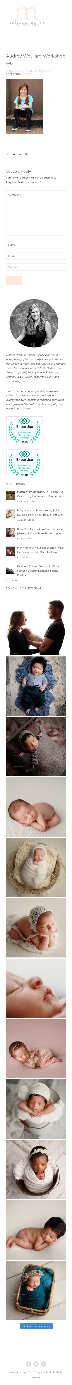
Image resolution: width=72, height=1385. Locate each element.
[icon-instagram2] (36, 1364)
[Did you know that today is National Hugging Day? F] (36, 1169)
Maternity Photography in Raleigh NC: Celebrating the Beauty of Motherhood (40, 494)
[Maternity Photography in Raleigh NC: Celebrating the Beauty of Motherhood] (10, 495)
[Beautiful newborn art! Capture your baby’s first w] (36, 1230)
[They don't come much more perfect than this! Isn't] (36, 927)
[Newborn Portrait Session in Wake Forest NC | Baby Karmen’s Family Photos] (10, 569)
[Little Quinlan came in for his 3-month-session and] (36, 686)
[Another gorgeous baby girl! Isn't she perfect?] (36, 807)
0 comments (13, 74)
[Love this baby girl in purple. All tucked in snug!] (36, 746)
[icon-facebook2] (29, 1364)
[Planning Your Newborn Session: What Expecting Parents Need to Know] (10, 551)
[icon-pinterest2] (43, 1364)
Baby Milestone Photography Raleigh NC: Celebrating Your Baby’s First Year (40, 512)
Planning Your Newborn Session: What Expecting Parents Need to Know (40, 550)
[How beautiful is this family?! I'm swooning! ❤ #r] (36, 625)
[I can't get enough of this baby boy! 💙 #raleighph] (36, 1109)
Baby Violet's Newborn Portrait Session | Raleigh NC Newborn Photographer (41, 531)
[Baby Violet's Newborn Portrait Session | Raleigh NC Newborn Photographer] (10, 532)
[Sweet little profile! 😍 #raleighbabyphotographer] (36, 988)
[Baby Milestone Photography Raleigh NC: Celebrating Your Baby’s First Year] (10, 513)
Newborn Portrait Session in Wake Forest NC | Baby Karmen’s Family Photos (38, 571)
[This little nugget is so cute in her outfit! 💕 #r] (36, 1048)
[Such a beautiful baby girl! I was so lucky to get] (36, 1290)
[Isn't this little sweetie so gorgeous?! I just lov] (36, 867)
